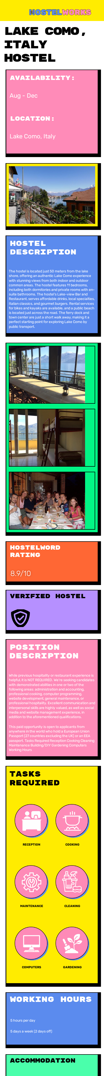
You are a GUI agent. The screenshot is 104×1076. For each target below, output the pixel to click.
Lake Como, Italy (33, 136)
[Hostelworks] (52, 11)
